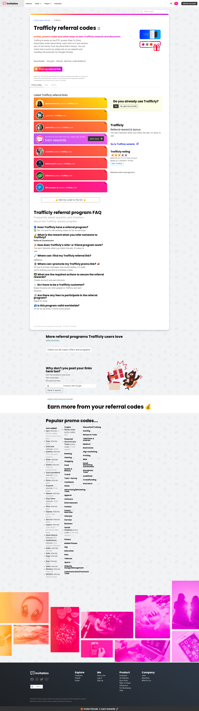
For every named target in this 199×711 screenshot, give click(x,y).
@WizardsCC (50, 164)
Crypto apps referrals (42, 20)
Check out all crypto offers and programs (68, 349)
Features (29, 3)
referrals (53, 475)
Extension (58, 3)
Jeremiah (49, 152)
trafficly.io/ (38, 260)
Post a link (101, 675)
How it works (54, 390)
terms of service (66, 701)
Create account (189, 3)
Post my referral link (49, 69)
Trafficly (70, 103)
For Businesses (125, 688)
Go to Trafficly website (124, 144)
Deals (37, 3)
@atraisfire (50, 127)
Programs (79, 675)
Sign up (100, 680)
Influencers (124, 685)
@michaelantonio (52, 103)
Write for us (146, 680)
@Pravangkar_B (51, 188)
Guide (77, 680)
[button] (71, 386)
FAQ (46, 85)
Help (121, 690)
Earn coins (124, 680)
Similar (53, 85)
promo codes (69, 432)
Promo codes (37, 85)
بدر (46, 115)
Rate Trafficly (117, 163)
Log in (99, 678)
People (46, 3)
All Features (124, 678)
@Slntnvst (49, 176)
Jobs (144, 675)
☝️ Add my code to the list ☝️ (70, 200)
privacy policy (52, 701)
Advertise (145, 678)
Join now (95, 138)
